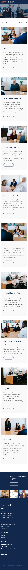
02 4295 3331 (8, 544)
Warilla (3, 535)
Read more (8, 67)
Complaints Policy (22, 561)
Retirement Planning (12, 99)
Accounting (8, 439)
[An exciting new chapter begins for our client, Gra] (4, 494)
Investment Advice (11, 147)
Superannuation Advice (13, 196)
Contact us (14, 484)
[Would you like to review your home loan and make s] (23, 494)
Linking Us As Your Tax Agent (8, 524)
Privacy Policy (5, 561)
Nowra (3, 537)
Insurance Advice (10, 244)
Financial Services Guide (13, 561)
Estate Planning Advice (13, 293)
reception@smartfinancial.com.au (13, 548)
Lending (6, 48)
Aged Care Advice (10, 389)
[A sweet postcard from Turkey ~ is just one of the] (14, 494)
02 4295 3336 (7, 546)
